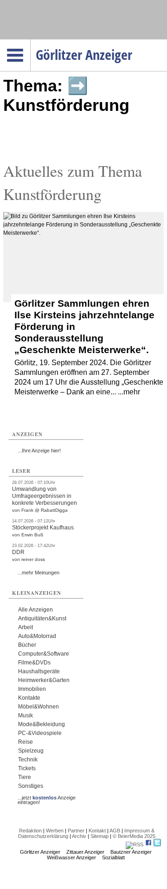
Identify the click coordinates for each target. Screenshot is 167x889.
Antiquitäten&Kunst (42, 618)
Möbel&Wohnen (38, 706)
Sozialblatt (113, 857)
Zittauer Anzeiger (85, 852)
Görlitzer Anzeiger (40, 852)
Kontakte (29, 698)
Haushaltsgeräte (39, 671)
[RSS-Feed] (134, 844)
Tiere (24, 777)
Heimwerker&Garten (44, 680)
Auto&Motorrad (37, 636)
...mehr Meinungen (38, 572)
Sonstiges (30, 786)
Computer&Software (43, 653)
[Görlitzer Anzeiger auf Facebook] (148, 844)
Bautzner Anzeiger (131, 852)
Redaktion (30, 830)
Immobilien (32, 689)
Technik (28, 759)
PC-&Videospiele (40, 733)
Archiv (79, 836)
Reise (25, 742)
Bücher (27, 645)
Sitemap (99, 836)
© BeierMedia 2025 (134, 836)
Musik (25, 715)
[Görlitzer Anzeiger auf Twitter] (157, 844)
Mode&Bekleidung (41, 724)
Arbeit (25, 627)
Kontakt (97, 830)
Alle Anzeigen (35, 609)
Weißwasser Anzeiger (71, 857)
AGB (114, 830)
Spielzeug (31, 750)
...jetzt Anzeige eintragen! (47, 797)
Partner (76, 830)
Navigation (30, 42)
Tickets (27, 768)
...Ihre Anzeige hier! (39, 450)
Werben (55, 830)
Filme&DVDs (34, 662)
